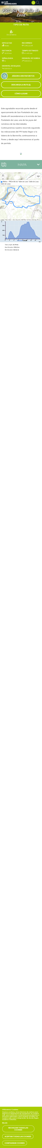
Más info (4, 1123)
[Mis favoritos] (33, 3)
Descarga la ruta (20, 85)
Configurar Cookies (15, 1143)
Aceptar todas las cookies (18, 1136)
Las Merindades (10, 3)
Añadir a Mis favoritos (23, 76)
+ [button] (3, 175)
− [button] (3, 178)
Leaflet (2, 220)
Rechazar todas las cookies (18, 1129)
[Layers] (38, 176)
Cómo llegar (21, 93)
